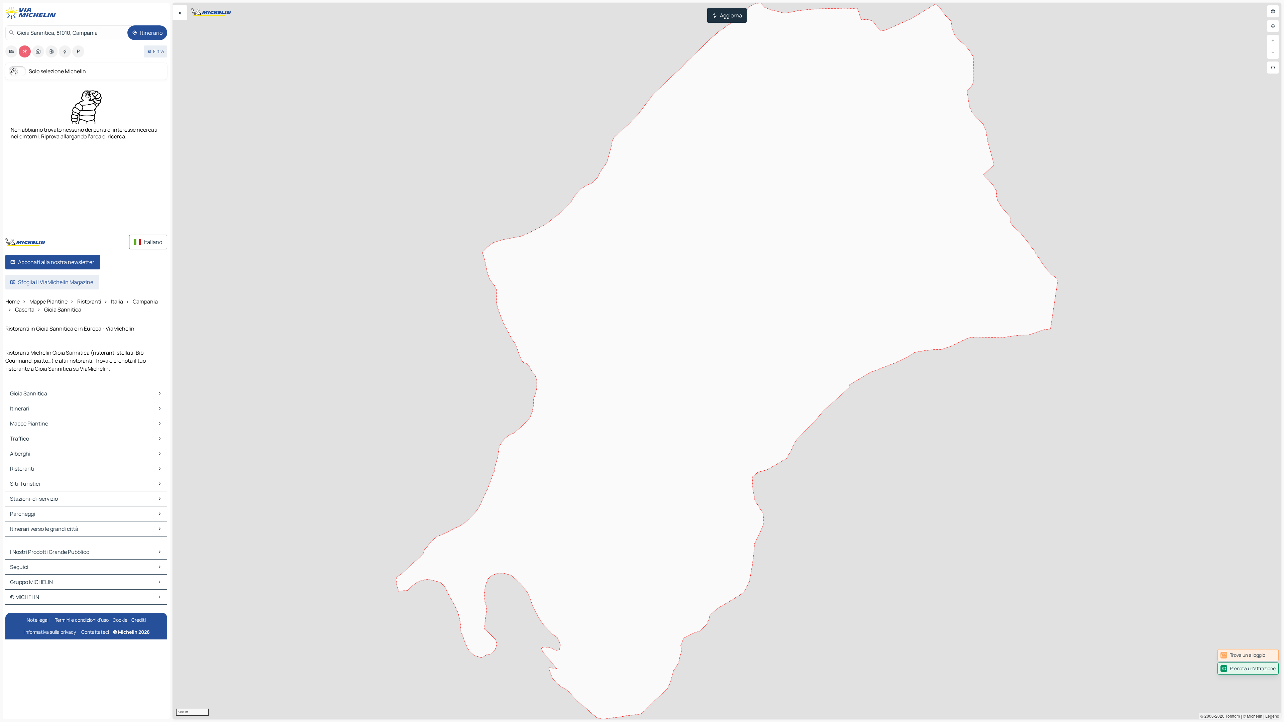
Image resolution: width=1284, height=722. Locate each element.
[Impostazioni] (1273, 26)
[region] (727, 361)
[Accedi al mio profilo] (1273, 11)
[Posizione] (1273, 68)
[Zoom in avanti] (1273, 41)
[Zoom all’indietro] (1273, 53)
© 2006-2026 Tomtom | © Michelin (1231, 716)
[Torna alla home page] (32, 12)
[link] (1248, 655)
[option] (11, 51)
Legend (1272, 716)
